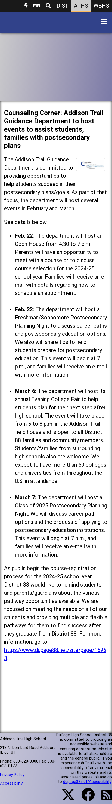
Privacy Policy (12, 774)
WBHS (101, 5)
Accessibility (11, 783)
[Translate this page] (37, 6)
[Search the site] (48, 6)
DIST (63, 5)
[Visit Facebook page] (84, 798)
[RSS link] (104, 798)
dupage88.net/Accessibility (87, 781)
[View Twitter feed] (65, 798)
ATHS (81, 5)
